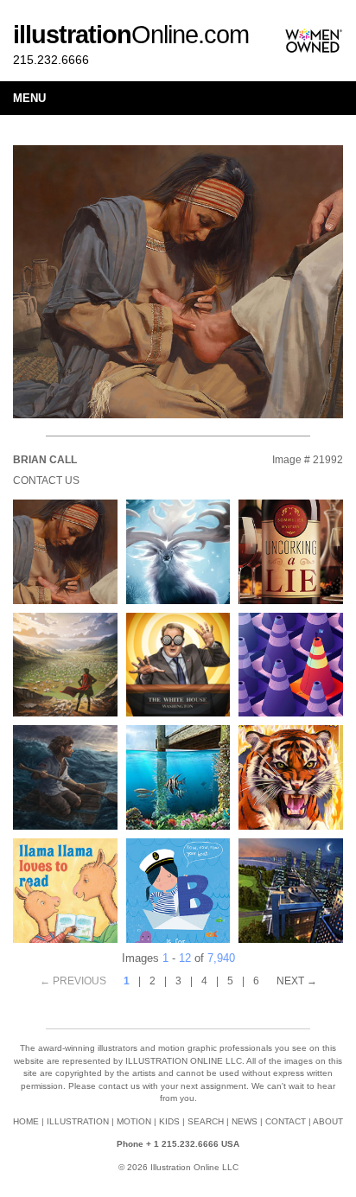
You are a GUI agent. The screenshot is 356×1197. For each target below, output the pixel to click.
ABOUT (328, 1121)
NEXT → (297, 981)
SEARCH (206, 1121)
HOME (26, 1121)
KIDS (169, 1121)
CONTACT (285, 1121)
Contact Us (46, 480)
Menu (29, 98)
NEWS (244, 1121)
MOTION (134, 1121)
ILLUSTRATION (78, 1121)
